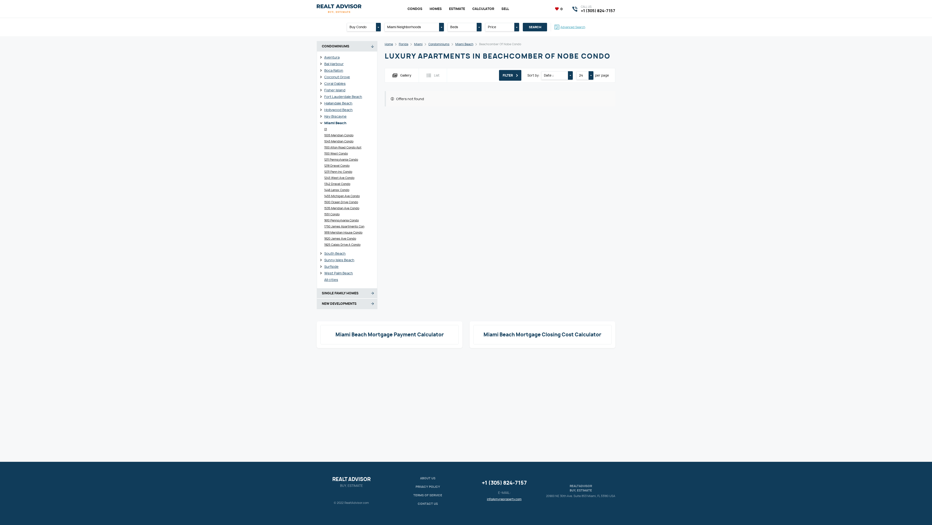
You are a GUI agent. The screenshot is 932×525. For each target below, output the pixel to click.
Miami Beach (335, 123)
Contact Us (428, 504)
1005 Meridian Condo (338, 135)
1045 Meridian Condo (338, 141)
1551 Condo (332, 214)
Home (389, 44)
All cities (331, 279)
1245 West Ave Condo (339, 178)
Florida (403, 44)
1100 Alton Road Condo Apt (342, 147)
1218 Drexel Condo (337, 166)
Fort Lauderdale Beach (343, 96)
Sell (505, 9)
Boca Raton (333, 70)
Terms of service (427, 495)
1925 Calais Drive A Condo (342, 245)
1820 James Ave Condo (340, 238)
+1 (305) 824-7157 (504, 482)
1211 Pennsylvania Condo (341, 160)
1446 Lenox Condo (336, 190)
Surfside (331, 266)
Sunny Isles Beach (339, 260)
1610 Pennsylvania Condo (341, 220)
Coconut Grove (337, 77)
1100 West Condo (336, 153)
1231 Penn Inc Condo (338, 172)
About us (427, 478)
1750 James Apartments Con (344, 226)
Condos (415, 9)
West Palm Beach (338, 273)
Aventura (332, 57)
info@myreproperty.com (504, 499)
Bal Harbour (334, 63)
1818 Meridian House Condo (343, 232)
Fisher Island (334, 90)
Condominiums (438, 44)
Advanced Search (572, 27)
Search (535, 27)
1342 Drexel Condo (337, 184)
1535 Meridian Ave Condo (341, 208)
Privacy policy (428, 487)
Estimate (457, 9)
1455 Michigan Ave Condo (342, 196)
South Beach (335, 253)
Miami (418, 44)
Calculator (483, 9)
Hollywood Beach (338, 109)
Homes (436, 9)
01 (325, 129)
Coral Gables (335, 83)
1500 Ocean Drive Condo (341, 202)
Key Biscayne (335, 116)
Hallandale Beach (338, 103)
